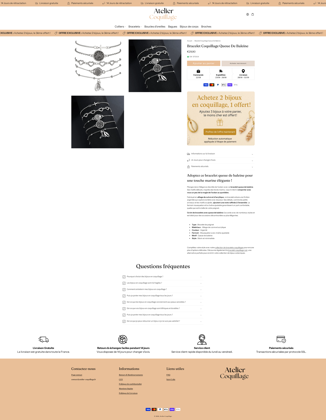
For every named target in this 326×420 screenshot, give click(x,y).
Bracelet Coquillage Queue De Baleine (208, 41)
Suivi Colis (170, 379)
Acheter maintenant (238, 63)
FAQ (168, 375)
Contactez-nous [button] (83, 369)
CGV (121, 379)
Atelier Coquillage (166, 416)
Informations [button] (129, 369)
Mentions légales (126, 388)
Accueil (189, 41)
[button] (120, 26)
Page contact (76, 375)
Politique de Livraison (128, 393)
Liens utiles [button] (175, 369)
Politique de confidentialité (130, 384)
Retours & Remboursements (131, 375)
